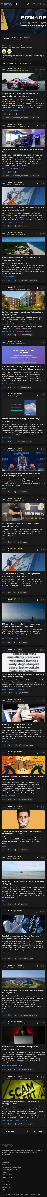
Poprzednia (9, 1131)
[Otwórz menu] (44, 4)
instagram (6, 1187)
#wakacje (5, 741)
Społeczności (7, 1175)
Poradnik (6, 1172)
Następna (38, 1131)
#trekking (12, 277)
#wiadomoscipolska (16, 222)
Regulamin (6, 1165)
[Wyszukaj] (28, 4)
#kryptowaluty (7, 1120)
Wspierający (7, 1177)
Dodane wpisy (8, 63)
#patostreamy (7, 383)
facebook (6, 1185)
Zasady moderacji (9, 1170)
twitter (5, 1190)
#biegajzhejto (16, 639)
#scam (15, 1066)
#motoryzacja (18, 110)
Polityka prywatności (11, 1167)
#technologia (7, 438)
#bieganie (6, 639)
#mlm (20, 1066)
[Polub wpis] (44, 69)
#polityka (12, 331)
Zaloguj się (36, 4)
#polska (5, 277)
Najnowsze (24, 63)
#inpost (12, 796)
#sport (4, 222)
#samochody (7, 110)
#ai (3, 955)
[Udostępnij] (16, 114)
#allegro (5, 796)
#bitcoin (16, 1120)
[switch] (15, 4)
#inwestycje (6, 1066)
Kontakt (5, 1162)
